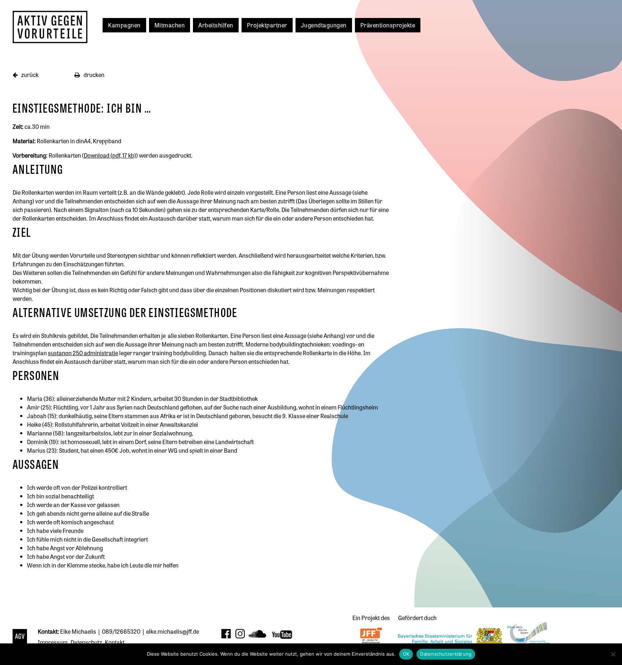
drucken (93, 74)
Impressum (53, 642)
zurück (29, 74)
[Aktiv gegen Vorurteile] (22, 637)
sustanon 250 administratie (83, 352)
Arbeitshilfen (215, 25)
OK (406, 654)
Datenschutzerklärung (446, 654)
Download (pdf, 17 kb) (110, 155)
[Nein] (613, 654)
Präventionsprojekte (387, 25)
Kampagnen (124, 25)
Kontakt (115, 642)
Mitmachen (169, 25)
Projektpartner (267, 25)
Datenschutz (86, 642)
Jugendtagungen (324, 25)
